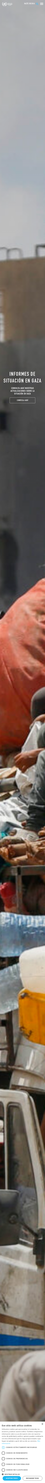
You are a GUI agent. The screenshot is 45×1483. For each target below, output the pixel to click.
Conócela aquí (22, 400)
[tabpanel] (22, 741)
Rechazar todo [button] (32, 1478)
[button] (22, 1474)
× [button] (42, 1424)
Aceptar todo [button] (12, 1478)
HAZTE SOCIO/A (29, 4)
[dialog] (22, 1452)
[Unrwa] (7, 4)
